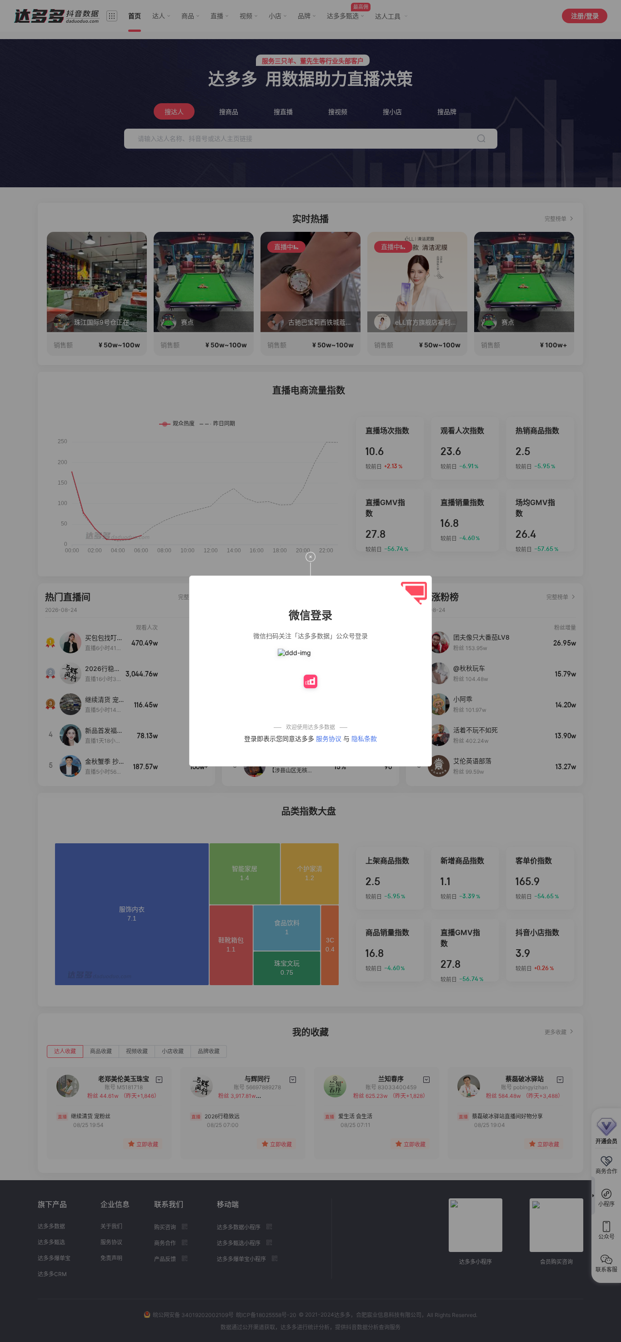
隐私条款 (364, 738)
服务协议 (328, 738)
